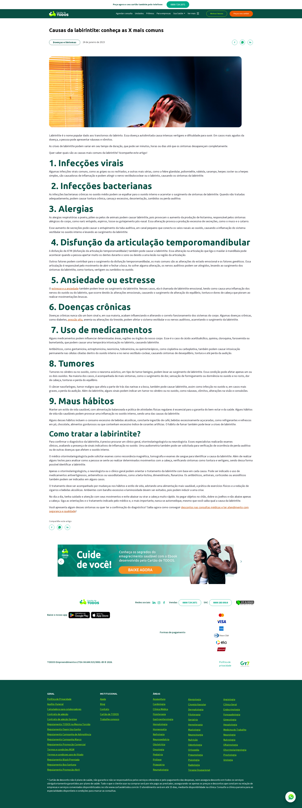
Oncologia (158, 749)
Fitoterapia (194, 714)
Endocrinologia (231, 709)
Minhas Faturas (216, 13)
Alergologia (194, 699)
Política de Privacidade (59, 699)
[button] (193, 14)
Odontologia (195, 745)
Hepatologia (230, 724)
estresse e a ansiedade (65, 289)
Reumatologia (160, 769)
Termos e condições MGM (60, 749)
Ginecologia (229, 719)
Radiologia (194, 765)
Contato (104, 709)
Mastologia (194, 729)
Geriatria (193, 719)
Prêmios (150, 13)
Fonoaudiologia (231, 714)
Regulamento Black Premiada (63, 759)
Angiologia (229, 699)
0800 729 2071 (178, 4)
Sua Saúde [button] (178, 13)
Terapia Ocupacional (199, 770)
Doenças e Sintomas (64, 42)
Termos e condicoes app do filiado (65, 754)
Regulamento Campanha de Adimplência (69, 734)
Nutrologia (229, 740)
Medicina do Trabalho (234, 729)
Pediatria (158, 754)
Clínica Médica (160, 709)
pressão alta (75, 320)
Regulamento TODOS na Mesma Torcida (68, 724)
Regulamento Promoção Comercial (66, 744)
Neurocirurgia (195, 734)
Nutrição (193, 740)
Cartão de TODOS (109, 714)
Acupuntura (159, 699)
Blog (102, 704)
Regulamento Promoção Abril (63, 769)
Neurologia (229, 734)
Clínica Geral (230, 704)
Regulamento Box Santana (61, 764)
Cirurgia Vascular (197, 704)
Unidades (139, 13)
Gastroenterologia (163, 719)
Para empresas (164, 13)
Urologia (228, 760)
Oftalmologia (230, 745)
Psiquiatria (159, 764)
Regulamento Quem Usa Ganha (64, 729)
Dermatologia (195, 709)
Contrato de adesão (57, 714)
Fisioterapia (159, 714)
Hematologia (160, 724)
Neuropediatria (161, 739)
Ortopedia (193, 750)
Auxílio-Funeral (55, 704)
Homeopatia (160, 729)
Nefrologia (159, 734)
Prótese (157, 759)
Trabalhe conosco (109, 719)
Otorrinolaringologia (234, 750)
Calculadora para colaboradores (64, 709)
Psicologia (193, 760)
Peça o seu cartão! (241, 13)
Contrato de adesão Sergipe (62, 719)
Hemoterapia (195, 724)
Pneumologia (195, 755)
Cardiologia (159, 704)
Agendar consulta (124, 13)
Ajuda (103, 699)
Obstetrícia (159, 744)
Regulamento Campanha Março (64, 739)
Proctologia (229, 755)
